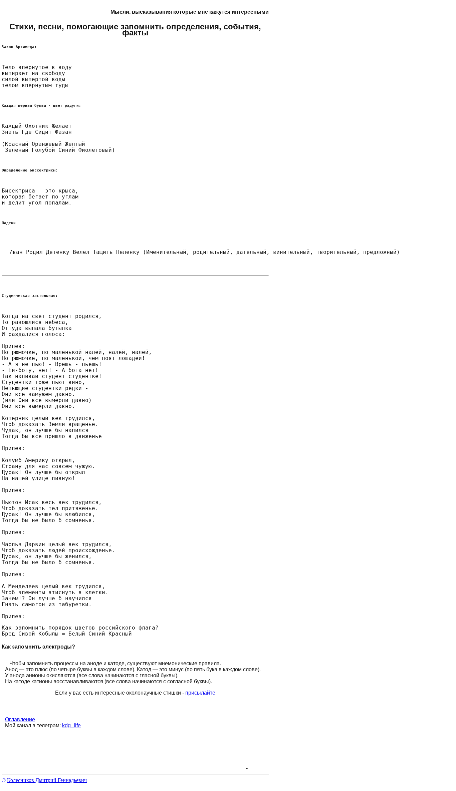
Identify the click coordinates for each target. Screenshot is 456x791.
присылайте (200, 693)
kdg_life (71, 725)
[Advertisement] (123, 755)
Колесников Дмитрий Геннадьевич (47, 780)
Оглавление (20, 719)
